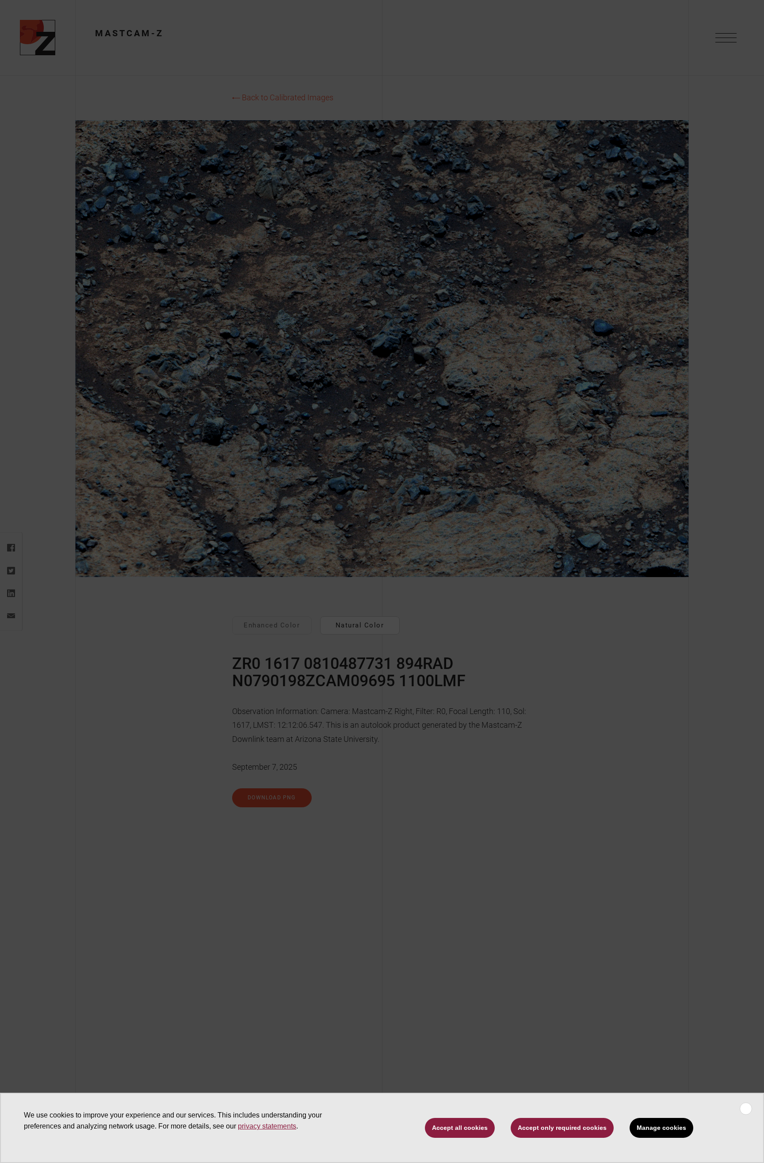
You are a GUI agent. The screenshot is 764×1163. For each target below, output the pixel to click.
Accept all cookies (460, 1127)
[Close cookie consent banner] (746, 1108)
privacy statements (267, 1126)
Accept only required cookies (562, 1127)
